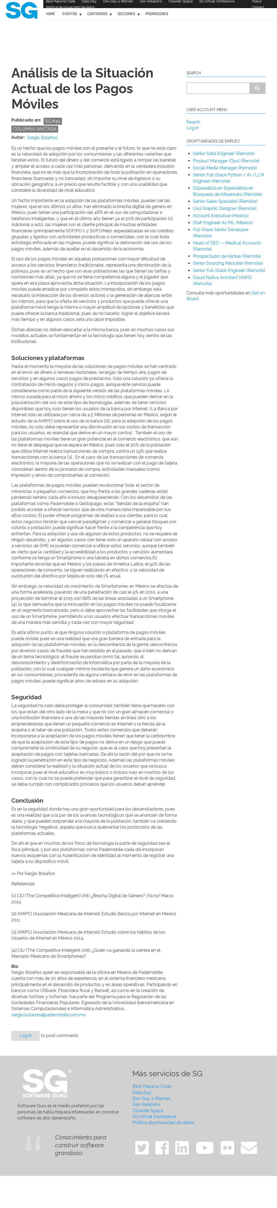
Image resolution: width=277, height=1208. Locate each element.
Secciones (125, 15)
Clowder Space (148, 1110)
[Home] (22, 9)
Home (50, 13)
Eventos (68, 15)
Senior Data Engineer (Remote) (224, 153)
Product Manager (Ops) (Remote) (226, 160)
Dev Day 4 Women (151, 1098)
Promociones (157, 13)
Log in (25, 1035)
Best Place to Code (152, 1086)
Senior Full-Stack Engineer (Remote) (229, 270)
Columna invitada (35, 129)
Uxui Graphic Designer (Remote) (224, 208)
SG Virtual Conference (154, 1116)
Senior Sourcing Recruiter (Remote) (228, 263)
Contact (258, 7)
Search (193, 121)
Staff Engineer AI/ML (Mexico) (223, 222)
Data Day (142, 1092)
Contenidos (96, 15)
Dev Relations (146, 1104)
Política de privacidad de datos (70, 7)
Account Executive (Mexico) (221, 215)
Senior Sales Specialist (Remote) (225, 201)
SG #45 (52, 121)
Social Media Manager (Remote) (225, 167)
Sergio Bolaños (42, 138)
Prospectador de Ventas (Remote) (227, 256)
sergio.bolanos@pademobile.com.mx (48, 1014)
